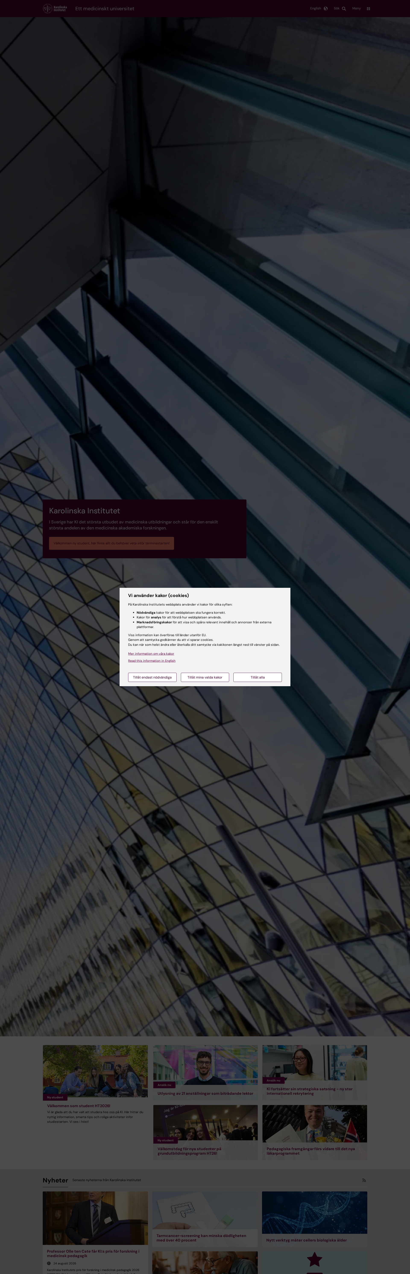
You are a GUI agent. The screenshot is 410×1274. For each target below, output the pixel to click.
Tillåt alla (258, 677)
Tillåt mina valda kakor (204, 677)
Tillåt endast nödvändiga (152, 677)
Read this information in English (152, 661)
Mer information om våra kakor (151, 654)
